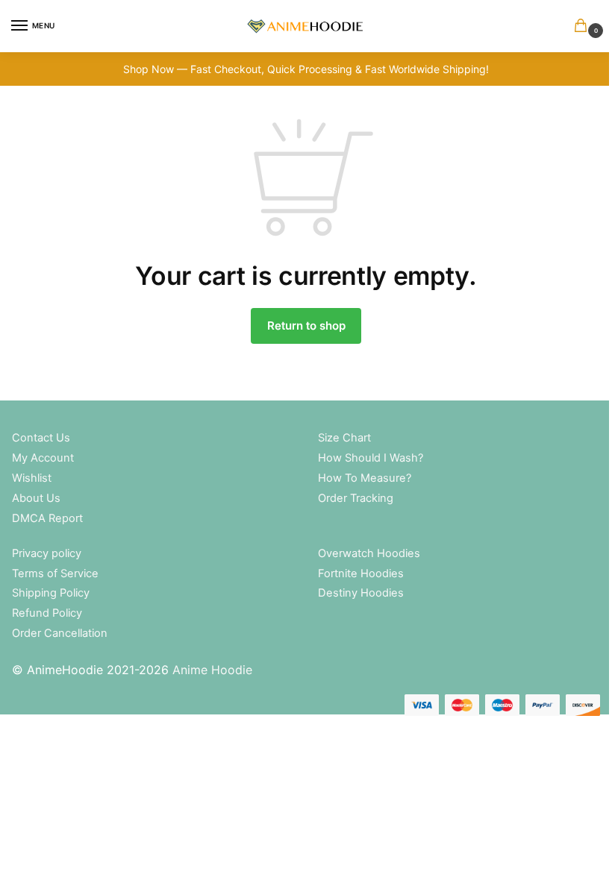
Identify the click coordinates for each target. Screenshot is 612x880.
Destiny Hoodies (361, 593)
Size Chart (344, 437)
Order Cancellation (59, 633)
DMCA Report (47, 518)
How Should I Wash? (370, 458)
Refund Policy (47, 613)
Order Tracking (355, 498)
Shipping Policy (51, 593)
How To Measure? (364, 478)
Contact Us (41, 437)
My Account (43, 458)
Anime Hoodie (212, 669)
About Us (36, 498)
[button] (583, 26)
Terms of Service (55, 573)
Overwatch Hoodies (369, 553)
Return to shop (306, 325)
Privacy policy (46, 553)
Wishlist (31, 478)
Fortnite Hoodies (361, 573)
